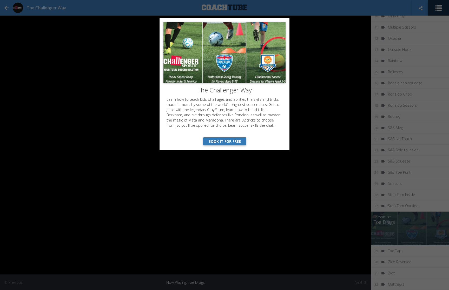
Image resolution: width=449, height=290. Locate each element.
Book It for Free (224, 141)
